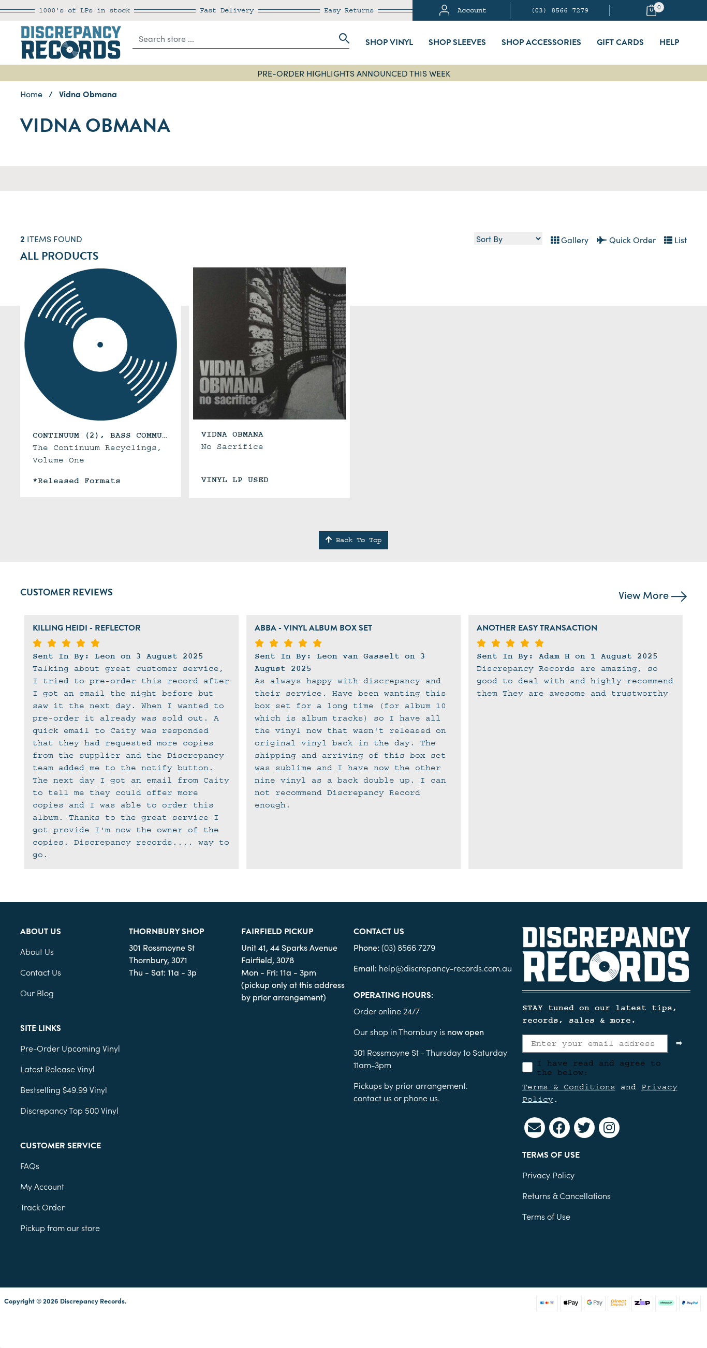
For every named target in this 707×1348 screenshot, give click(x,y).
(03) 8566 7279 (559, 10)
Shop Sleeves (457, 42)
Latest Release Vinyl (57, 1068)
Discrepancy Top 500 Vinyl (69, 1110)
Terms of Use (546, 1216)
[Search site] (341, 38)
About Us (37, 951)
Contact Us (40, 972)
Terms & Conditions (568, 1086)
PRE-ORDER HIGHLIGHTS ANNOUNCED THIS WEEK (353, 73)
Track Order (42, 1206)
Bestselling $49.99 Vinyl (63, 1089)
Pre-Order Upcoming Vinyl (70, 1048)
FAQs (29, 1165)
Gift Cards (620, 42)
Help (669, 42)
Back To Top (356, 540)
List (679, 239)
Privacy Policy (548, 1174)
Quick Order (631, 239)
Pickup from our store (60, 1227)
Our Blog (37, 992)
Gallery (573, 239)
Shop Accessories (541, 42)
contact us (373, 1097)
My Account (42, 1186)
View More (644, 594)
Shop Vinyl (389, 42)
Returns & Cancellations (566, 1195)
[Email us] (534, 1127)
